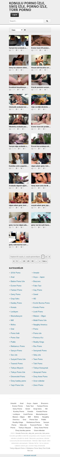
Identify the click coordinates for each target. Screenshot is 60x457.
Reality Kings (38, 342)
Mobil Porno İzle (39, 320)
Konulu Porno (38, 307)
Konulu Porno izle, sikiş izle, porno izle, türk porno (28, 6)
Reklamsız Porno (18, 346)
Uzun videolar (38, 381)
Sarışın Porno (16, 351)
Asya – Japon (39, 277)
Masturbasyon (16, 316)
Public (13, 342)
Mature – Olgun (39, 316)
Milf (12, 320)
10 (24, 261)
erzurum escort (30, 455)
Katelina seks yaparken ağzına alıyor (23, 166)
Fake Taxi (37, 286)
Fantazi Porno (16, 290)
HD (34, 299)
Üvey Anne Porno (40, 377)
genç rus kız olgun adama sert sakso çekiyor (27, 225)
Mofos (13, 325)
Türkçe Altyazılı (17, 368)
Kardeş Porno (16, 303)
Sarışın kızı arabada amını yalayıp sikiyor (25, 48)
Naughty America (40, 325)
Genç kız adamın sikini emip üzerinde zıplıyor (26, 68)
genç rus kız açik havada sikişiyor (44, 225)
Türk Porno (37, 364)
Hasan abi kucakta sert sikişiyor (44, 68)
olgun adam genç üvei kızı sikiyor (22, 205)
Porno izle (37, 333)
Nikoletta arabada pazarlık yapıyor (22, 127)
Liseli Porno (38, 312)
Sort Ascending (25, 29)
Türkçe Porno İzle (18, 372)
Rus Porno (37, 346)
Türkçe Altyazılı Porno (17, 448)
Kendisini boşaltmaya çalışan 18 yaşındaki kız (27, 87)
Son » (44, 261)
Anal (12, 277)
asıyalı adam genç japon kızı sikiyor (45, 205)
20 (28, 261)
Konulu (13, 307)
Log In (14, 15)
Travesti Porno (17, 364)
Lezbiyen (14, 312)
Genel (35, 294)
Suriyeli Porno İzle (18, 359)
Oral (12, 329)
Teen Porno (38, 359)
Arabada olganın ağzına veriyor (21, 186)
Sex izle (14, 355)
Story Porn (42, 448)
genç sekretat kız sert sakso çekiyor (23, 245)
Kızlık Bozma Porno (41, 303)
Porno (35, 329)
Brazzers (37, 281)
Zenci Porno (38, 385)
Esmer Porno (16, 286)
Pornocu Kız (38, 338)
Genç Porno (15, 294)
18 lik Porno (15, 273)
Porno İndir (15, 333)
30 (32, 261)
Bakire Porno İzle (18, 281)
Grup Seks (15, 299)
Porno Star (15, 338)
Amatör (36, 273)
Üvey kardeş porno (18, 381)
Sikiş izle (37, 355)
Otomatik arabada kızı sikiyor (20, 107)
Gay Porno (37, 290)
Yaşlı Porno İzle (17, 385)
